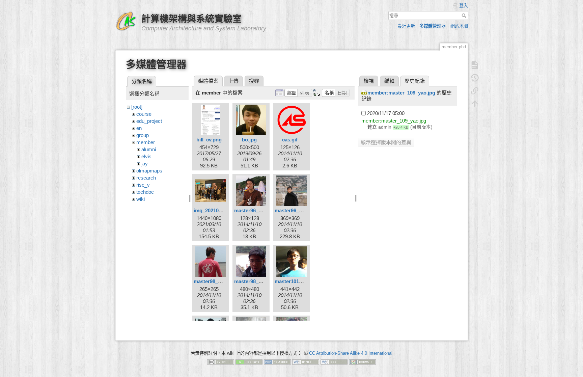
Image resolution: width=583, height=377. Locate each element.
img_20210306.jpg (214, 210)
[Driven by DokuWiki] (362, 361)
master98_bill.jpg (214, 281)
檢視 (369, 81)
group (142, 135)
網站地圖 (459, 26)
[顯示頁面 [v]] (474, 65)
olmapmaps (149, 170)
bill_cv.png (209, 139)
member (145, 142)
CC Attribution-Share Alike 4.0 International (350, 353)
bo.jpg (249, 139)
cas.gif (290, 139)
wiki (140, 199)
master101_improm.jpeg (303, 281)
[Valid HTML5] (305, 361)
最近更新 (406, 26)
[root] (136, 107)
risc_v (143, 185)
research (146, 178)
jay (144, 163)
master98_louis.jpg (256, 281)
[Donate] (248, 361)
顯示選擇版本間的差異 (386, 142)
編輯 (389, 81)
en (139, 128)
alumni (148, 149)
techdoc (145, 192)
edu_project (149, 121)
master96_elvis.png (297, 210)
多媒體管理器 (432, 26)
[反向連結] (474, 90)
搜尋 (465, 15)
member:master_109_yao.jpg (401, 93)
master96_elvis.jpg (256, 210)
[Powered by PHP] (277, 361)
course (143, 114)
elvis (146, 156)
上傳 (233, 81)
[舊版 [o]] (474, 78)
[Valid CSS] (334, 361)
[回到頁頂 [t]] (474, 103)
